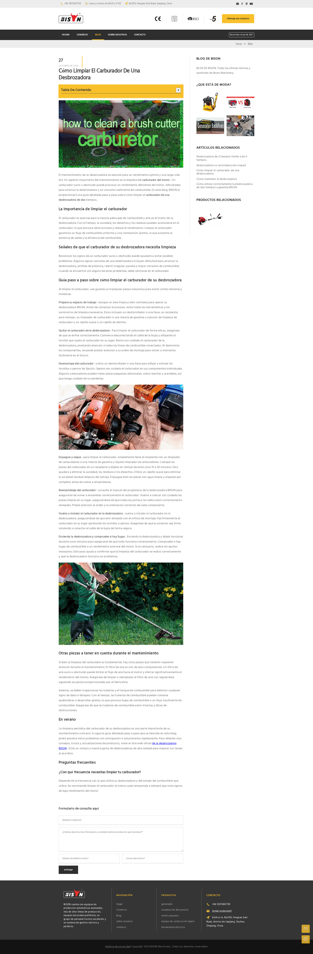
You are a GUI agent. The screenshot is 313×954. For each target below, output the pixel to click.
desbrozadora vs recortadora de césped (221, 165)
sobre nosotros (117, 35)
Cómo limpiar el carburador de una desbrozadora (217, 172)
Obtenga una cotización (238, 18)
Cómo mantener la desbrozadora (216, 179)
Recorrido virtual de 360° (241, 34)
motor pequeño (170, 916)
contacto (140, 35)
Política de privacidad (118, 947)
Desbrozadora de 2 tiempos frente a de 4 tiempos (221, 158)
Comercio (82, 35)
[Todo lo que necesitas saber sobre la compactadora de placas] (210, 102)
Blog (98, 35)
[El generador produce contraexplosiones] (210, 125)
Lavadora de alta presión (174, 910)
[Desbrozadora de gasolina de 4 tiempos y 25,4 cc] (210, 217)
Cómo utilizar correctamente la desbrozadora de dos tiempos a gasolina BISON (224, 186)
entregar (68, 869)
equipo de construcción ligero (177, 921)
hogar (66, 35)
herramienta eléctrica (173, 927)
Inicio (239, 44)
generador (167, 904)
